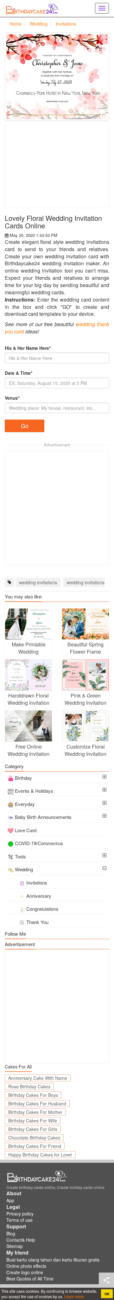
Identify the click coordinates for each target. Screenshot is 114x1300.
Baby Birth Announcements (43, 817)
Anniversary (38, 895)
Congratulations (42, 908)
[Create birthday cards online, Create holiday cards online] (33, 8)
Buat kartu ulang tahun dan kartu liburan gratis (52, 1259)
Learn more (73, 1296)
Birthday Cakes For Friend (34, 1146)
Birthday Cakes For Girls (32, 1129)
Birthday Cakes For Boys (33, 1095)
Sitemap (14, 1246)
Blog (10, 1233)
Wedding (24, 869)
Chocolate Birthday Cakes (34, 1137)
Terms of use (19, 1220)
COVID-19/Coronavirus (39, 843)
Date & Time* (18, 373)
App (10, 1200)
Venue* (12, 398)
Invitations (36, 882)
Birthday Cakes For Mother (35, 1112)
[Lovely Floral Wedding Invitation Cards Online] (57, 76)
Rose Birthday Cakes (29, 1086)
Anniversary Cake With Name (37, 1078)
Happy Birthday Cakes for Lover (40, 1154)
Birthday (23, 777)
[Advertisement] (57, 164)
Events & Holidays (34, 790)
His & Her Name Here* (28, 348)
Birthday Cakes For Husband (37, 1103)
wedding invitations (38, 582)
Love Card (25, 830)
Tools (20, 856)
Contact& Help (20, 1240)
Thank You (37, 922)
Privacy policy (20, 1213)
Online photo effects (26, 1266)
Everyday (25, 804)
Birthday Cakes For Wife (32, 1120)
